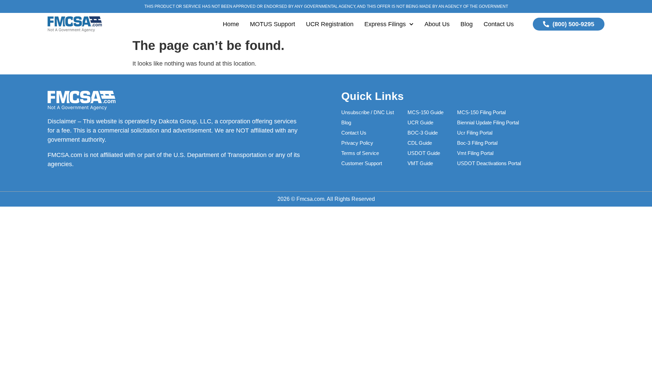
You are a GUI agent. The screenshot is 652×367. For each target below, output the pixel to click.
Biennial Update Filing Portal (488, 122)
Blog (466, 24)
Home (231, 24)
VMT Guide (420, 163)
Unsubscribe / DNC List (367, 112)
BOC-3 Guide (423, 133)
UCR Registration (330, 24)
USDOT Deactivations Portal (489, 163)
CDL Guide (420, 143)
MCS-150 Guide (425, 112)
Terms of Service (360, 153)
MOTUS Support (272, 24)
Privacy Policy (357, 143)
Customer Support (361, 163)
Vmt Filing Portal (475, 153)
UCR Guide (420, 122)
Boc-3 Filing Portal (477, 143)
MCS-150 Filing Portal (481, 112)
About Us (437, 24)
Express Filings (385, 24)
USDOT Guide (424, 153)
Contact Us (499, 24)
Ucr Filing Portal (474, 133)
